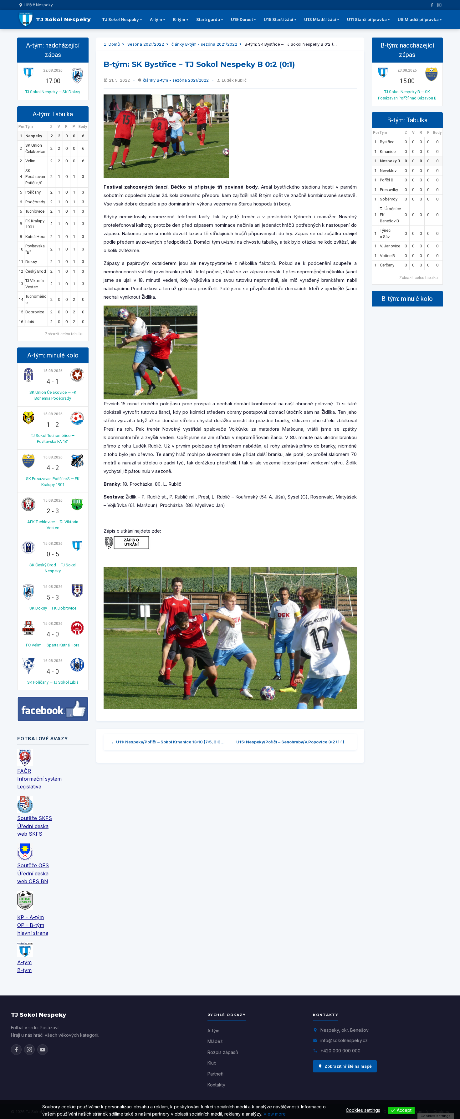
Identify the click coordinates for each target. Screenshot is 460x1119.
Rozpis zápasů (222, 1052)
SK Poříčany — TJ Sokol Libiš (53, 682)
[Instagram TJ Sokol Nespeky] (29, 1049)
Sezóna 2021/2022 (145, 44)
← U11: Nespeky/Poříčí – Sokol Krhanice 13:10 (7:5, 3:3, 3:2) (168, 741)
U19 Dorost (242, 19)
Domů (113, 44)
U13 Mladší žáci (320, 19)
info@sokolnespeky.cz (344, 1040)
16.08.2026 (53, 661)
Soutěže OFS (33, 865)
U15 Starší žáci (278, 19)
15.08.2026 (53, 371)
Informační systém (39, 779)
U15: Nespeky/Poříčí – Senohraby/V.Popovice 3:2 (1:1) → (292, 741)
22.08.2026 (53, 70)
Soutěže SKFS (34, 818)
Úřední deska (33, 826)
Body (83, 126)
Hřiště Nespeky (38, 5)
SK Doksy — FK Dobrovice (52, 608)
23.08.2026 (407, 70)
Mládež (215, 1041)
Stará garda (208, 19)
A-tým (156, 19)
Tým (29, 126)
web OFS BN (32, 881)
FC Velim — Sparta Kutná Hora (52, 645)
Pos (21, 126)
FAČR (24, 771)
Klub (212, 1063)
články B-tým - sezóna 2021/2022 (204, 44)
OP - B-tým (30, 925)
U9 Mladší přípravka (418, 19)
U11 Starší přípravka (367, 19)
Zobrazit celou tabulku (64, 334)
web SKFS (29, 834)
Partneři (215, 1073)
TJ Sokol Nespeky (120, 19)
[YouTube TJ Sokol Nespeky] (42, 1049)
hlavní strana (32, 933)
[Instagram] (439, 5)
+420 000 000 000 (340, 1050)
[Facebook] (432, 5)
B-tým (179, 19)
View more (274, 1113)
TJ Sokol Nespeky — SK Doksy (52, 91)
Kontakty (216, 1084)
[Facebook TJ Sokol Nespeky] (16, 1049)
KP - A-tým (30, 917)
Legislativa (29, 786)
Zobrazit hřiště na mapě (348, 1066)
